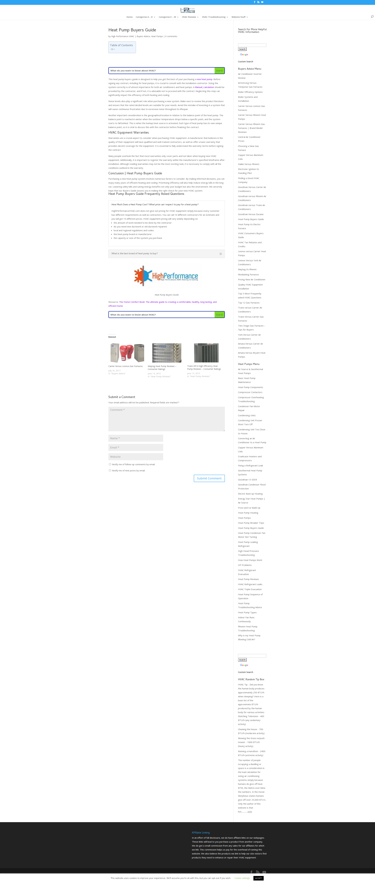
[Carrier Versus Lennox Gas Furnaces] (126, 353)
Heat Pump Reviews (248, 579)
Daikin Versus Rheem (248, 164)
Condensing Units (247, 415)
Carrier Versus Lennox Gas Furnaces (125, 366)
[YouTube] (262, 3)
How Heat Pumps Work (250, 560)
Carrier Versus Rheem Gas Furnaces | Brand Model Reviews (251, 128)
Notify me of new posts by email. (128, 470)
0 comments (171, 36)
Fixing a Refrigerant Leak (250, 465)
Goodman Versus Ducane (251, 214)
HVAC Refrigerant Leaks (250, 584)
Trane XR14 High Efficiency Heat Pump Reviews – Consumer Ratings (204, 367)
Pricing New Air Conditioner (251, 279)
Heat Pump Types (247, 612)
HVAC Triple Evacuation (250, 589)
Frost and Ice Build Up (249, 507)
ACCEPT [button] (258, 878)
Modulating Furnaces (248, 274)
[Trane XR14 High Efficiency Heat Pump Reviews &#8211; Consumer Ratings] (205, 353)
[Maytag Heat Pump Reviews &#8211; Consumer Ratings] (166, 353)
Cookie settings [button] (242, 878)
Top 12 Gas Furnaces (249, 302)
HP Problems (245, 565)
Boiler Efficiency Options (250, 91)
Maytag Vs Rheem (247, 269)
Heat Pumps (157, 36)
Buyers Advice (143, 36)
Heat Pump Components (250, 387)
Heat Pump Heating (248, 512)
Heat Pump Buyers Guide (251, 219)
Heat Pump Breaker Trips (251, 522)
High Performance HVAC (122, 36)
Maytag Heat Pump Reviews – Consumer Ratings (162, 367)
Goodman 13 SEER (247, 479)
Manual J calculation (204, 87)
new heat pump (204, 79)
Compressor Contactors (250, 392)
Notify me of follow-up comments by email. (133, 464)
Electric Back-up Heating (250, 493)
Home (130, 17)
